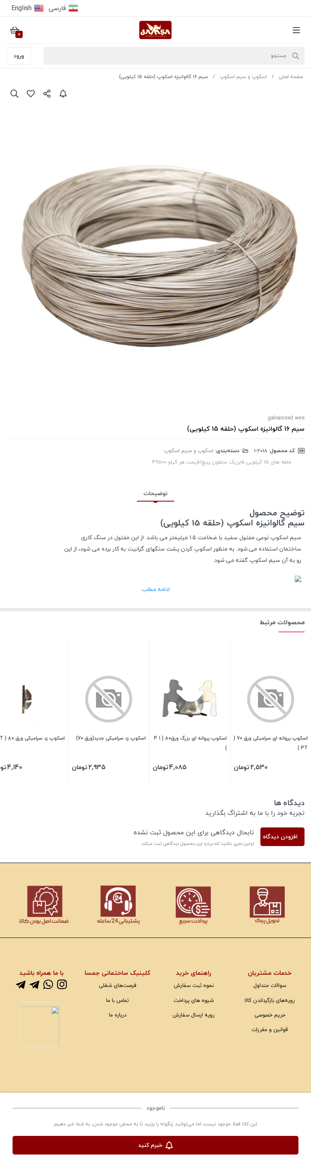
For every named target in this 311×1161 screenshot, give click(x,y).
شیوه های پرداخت (194, 1000)
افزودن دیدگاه (280, 836)
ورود (18, 56)
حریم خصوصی (269, 1014)
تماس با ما (117, 1000)
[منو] (296, 30)
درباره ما (117, 1014)
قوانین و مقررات (269, 1029)
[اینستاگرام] (62, 985)
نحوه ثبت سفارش (194, 985)
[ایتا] (21, 985)
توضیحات (155, 493)
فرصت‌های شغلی (117, 985)
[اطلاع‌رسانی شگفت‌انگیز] (63, 93)
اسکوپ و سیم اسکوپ (243, 76)
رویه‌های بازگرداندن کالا (270, 1000)
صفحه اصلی (291, 76)
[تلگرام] (34, 985)
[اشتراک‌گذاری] (47, 93)
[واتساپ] (48, 985)
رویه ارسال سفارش (194, 1014)
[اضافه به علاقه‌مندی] (31, 93)
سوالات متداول (269, 985)
